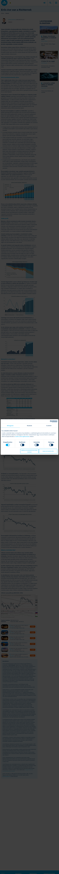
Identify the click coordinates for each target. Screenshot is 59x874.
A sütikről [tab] (48, 425)
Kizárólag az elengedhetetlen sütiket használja (29, 451)
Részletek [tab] (29, 425)
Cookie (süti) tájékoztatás (22, 436)
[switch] (22, 445)
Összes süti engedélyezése (48, 451)
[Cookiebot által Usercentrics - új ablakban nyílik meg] (51, 421)
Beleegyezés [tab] (10, 425)
